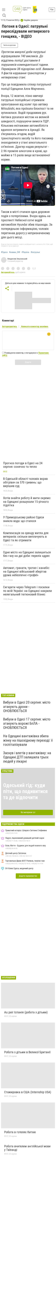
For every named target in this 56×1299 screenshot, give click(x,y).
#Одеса (4, 252)
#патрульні (35, 252)
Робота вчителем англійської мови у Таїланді (27, 1148)
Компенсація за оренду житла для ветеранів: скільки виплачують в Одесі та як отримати (25, 536)
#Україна (25, 252)
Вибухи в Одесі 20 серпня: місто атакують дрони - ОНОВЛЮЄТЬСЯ (26, 706)
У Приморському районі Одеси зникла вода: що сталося (23, 519)
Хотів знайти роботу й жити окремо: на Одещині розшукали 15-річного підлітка (27, 501)
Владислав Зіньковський (17, 259)
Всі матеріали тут (28, 812)
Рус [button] (52, 9)
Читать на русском (9, 45)
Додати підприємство (28, 876)
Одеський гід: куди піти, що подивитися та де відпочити (25, 791)
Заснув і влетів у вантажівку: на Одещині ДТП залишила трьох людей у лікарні (27, 757)
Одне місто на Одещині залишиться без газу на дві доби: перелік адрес (27, 554)
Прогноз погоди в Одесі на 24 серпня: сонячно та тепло (22, 465)
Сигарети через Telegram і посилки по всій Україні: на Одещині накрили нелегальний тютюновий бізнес (27, 590)
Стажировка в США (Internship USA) (27, 1092)
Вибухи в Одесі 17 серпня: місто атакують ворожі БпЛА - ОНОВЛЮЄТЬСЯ (26, 723)
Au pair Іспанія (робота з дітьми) (26, 1012)
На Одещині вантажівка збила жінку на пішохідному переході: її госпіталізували (28, 740)
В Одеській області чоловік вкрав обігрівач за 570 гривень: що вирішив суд (25, 482)
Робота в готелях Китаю (20, 1132)
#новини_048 (14, 252)
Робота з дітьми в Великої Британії (27, 1052)
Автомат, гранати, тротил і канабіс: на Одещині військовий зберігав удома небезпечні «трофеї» (26, 571)
